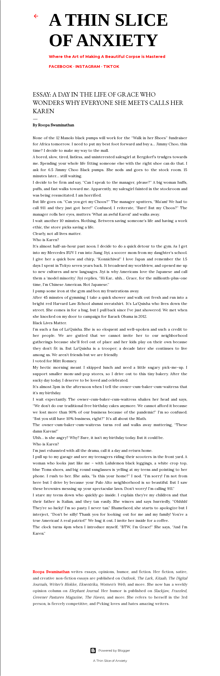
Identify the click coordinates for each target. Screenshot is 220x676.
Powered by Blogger (114, 650)
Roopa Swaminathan (51, 571)
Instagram (87, 66)
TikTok (111, 66)
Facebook (60, 66)
